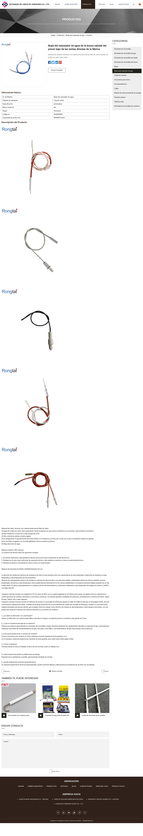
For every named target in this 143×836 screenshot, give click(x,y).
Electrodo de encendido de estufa (125, 58)
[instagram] (79, 812)
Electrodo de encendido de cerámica (127, 106)
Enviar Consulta (56, 70)
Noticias (102, 4)
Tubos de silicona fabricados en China (68, 799)
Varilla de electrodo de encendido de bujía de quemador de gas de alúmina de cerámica (94, 716)
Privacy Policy (118, 786)
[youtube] (74, 812)
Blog (112, 4)
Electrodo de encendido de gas (125, 53)
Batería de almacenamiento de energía (127, 93)
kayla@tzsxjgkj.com (88, 820)
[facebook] (58, 812)
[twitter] (69, 812)
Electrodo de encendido (122, 49)
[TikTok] (85, 812)
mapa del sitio (102, 786)
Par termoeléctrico (120, 84)
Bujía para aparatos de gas (75, 35)
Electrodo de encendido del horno (126, 62)
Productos (86, 4)
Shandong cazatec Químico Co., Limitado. (103, 799)
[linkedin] (63, 812)
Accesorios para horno (122, 80)
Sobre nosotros (71, 4)
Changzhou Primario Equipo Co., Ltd (69, 804)
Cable (116, 88)
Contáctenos (123, 4)
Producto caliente (120, 75)
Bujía (116, 66)
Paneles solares (119, 97)
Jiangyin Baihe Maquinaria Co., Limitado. (34, 799)
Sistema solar (119, 101)
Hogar (57, 4)
